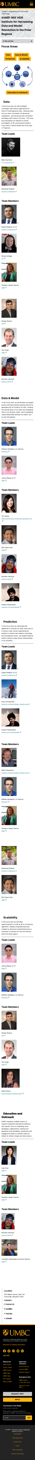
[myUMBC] (6, 1355)
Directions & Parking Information (14, 1345)
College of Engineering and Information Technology (14, 12)
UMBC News (7, 1376)
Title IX (17, 1445)
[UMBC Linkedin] (22, 1351)
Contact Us (10, 1304)
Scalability (24, 59)
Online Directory (24, 1366)
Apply (17, 1400)
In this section (8, 41)
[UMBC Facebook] (4, 1351)
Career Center (7, 1367)
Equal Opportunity (17, 1438)
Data (8, 55)
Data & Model (21, 55)
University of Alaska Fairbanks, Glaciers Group (14, 704)
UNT (2, 1035)
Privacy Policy (17, 1442)
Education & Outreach (17, 92)
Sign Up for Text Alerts (24, 1386)
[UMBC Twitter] (9, 1351)
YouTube (9, 1314)
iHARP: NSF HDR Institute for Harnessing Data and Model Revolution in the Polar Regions (17, 26)
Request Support (24, 1372)
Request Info (17, 1394)
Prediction (10, 59)
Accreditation (17, 1434)
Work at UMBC (7, 1381)
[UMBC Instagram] (13, 1351)
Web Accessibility (18, 1449)
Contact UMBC (23, 1369)
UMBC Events (7, 1370)
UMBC (3, 1170)
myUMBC (9, 1309)
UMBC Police (23, 1380)
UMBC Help (6, 1373)
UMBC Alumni (7, 1364)
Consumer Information (17, 1453)
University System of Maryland (21, 1429)
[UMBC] (9, 4)
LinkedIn (9, 1319)
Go (29, 1418)
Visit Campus (7, 1379)
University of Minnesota (8, 191)
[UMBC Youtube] (18, 1351)
